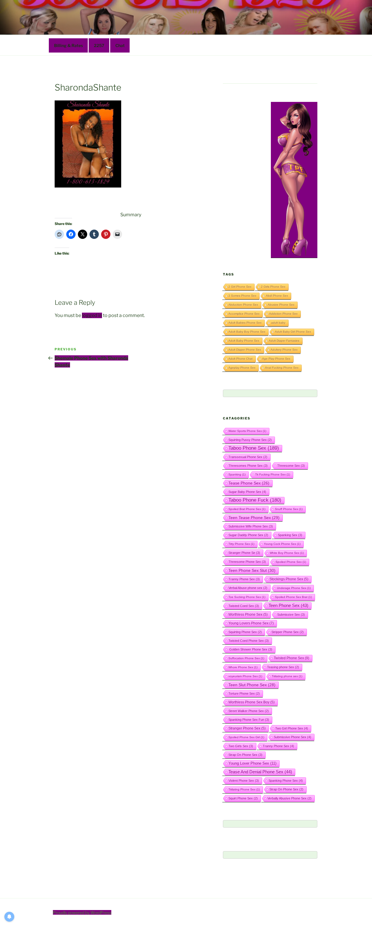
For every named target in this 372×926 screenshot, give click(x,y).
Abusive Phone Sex (281, 304)
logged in (92, 315)
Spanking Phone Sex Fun (248, 719)
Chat (120, 45)
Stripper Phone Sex (287, 632)
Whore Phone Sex (242, 667)
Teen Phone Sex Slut (252, 570)
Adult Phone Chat (240, 358)
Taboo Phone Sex (253, 448)
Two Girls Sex (240, 746)
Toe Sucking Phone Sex (246, 597)
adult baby (278, 322)
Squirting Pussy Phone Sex (250, 440)
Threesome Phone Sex (247, 561)
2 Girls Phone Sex (273, 286)
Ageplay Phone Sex (241, 367)
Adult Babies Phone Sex (245, 322)
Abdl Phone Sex (277, 295)
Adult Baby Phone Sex (243, 340)
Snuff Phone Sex (289, 509)
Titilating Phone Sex (244, 789)
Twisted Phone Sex (291, 658)
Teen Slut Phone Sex (252, 684)
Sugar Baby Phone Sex (247, 491)
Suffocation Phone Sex (246, 658)
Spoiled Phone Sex (291, 561)
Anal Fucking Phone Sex (281, 367)
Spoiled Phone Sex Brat (293, 597)
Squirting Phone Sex (245, 632)
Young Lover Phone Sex (252, 763)
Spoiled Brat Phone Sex (246, 509)
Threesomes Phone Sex (248, 465)
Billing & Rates (68, 45)
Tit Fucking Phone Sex (272, 474)
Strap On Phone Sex (245, 754)
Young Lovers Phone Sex (251, 623)
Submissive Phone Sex (292, 737)
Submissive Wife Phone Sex (250, 526)
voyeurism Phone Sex (245, 676)
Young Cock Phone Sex (282, 543)
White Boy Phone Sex (287, 552)
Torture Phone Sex (244, 693)
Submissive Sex (291, 614)
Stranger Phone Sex (247, 728)
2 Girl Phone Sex (239, 286)
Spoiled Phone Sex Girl (246, 737)
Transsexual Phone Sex (247, 457)
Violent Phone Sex (243, 780)
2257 (99, 45)
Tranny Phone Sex (244, 579)
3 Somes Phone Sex (242, 295)
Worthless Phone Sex (248, 614)
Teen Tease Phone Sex (254, 517)
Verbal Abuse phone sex (247, 588)
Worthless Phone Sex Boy (251, 702)
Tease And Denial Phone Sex (260, 772)
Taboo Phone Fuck (254, 500)
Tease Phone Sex (248, 483)
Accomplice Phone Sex (244, 313)
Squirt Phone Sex (243, 798)
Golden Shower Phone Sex (250, 649)
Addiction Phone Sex (283, 313)
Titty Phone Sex (241, 543)
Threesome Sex (291, 465)
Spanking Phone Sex (286, 780)
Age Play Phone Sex (276, 358)
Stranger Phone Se (244, 552)
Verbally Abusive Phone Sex (289, 798)
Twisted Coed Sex (243, 606)
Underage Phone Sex (294, 588)
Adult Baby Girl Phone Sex (293, 331)
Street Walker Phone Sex (248, 711)
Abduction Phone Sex (243, 304)
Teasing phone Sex (283, 667)
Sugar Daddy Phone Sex (248, 535)
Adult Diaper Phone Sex (244, 349)
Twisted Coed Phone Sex (248, 640)
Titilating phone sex (287, 676)
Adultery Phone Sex (284, 349)
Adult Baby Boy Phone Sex (246, 331)
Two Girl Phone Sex (291, 728)
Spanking (237, 474)
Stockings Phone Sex (288, 579)
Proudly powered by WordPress (82, 912)
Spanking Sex (290, 535)
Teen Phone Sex (288, 605)
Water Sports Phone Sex (247, 431)
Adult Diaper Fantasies (284, 340)
